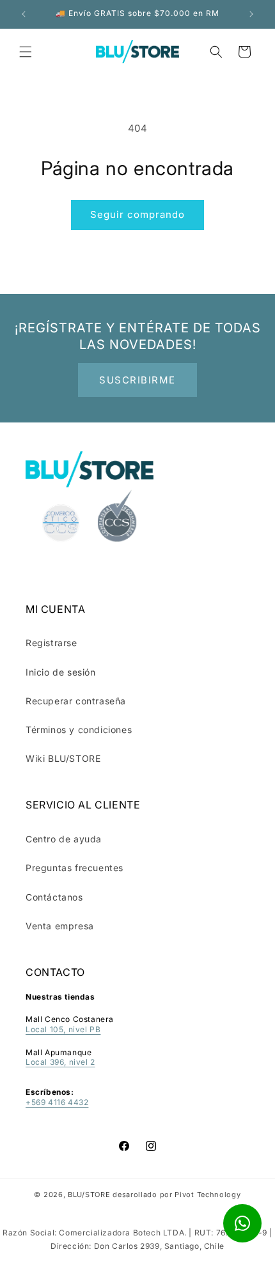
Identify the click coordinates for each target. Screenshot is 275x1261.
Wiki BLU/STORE (63, 758)
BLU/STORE (89, 1194)
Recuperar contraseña (76, 700)
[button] (26, 52)
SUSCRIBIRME (137, 380)
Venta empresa (60, 925)
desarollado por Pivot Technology (176, 1194)
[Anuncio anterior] (24, 14)
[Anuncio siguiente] (251, 14)
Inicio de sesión (61, 672)
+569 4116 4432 (57, 1102)
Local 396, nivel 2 (60, 1062)
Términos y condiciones (79, 729)
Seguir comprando (137, 214)
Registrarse (51, 642)
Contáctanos (54, 897)
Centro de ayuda (64, 838)
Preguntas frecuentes (74, 867)
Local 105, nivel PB (63, 1029)
